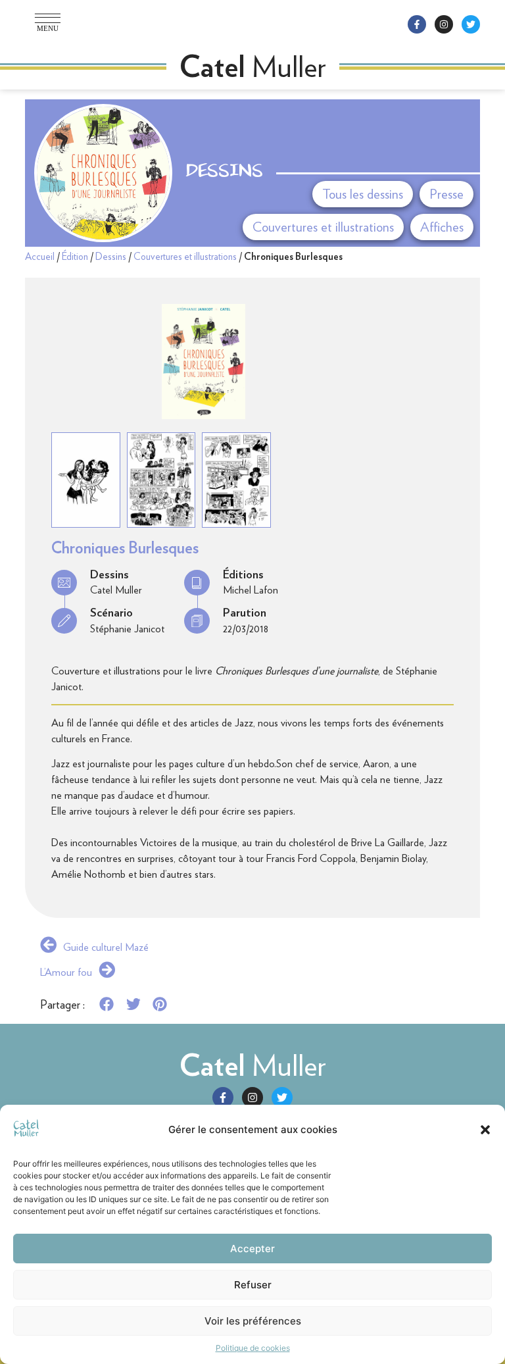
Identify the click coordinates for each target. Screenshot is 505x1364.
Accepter (252, 1248)
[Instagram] (444, 24)
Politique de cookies (253, 1348)
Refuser (253, 1284)
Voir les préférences (252, 1321)
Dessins (224, 172)
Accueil (40, 257)
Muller (253, 1065)
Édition (75, 257)
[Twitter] (471, 24)
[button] (485, 1129)
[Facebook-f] (417, 24)
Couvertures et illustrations (185, 257)
